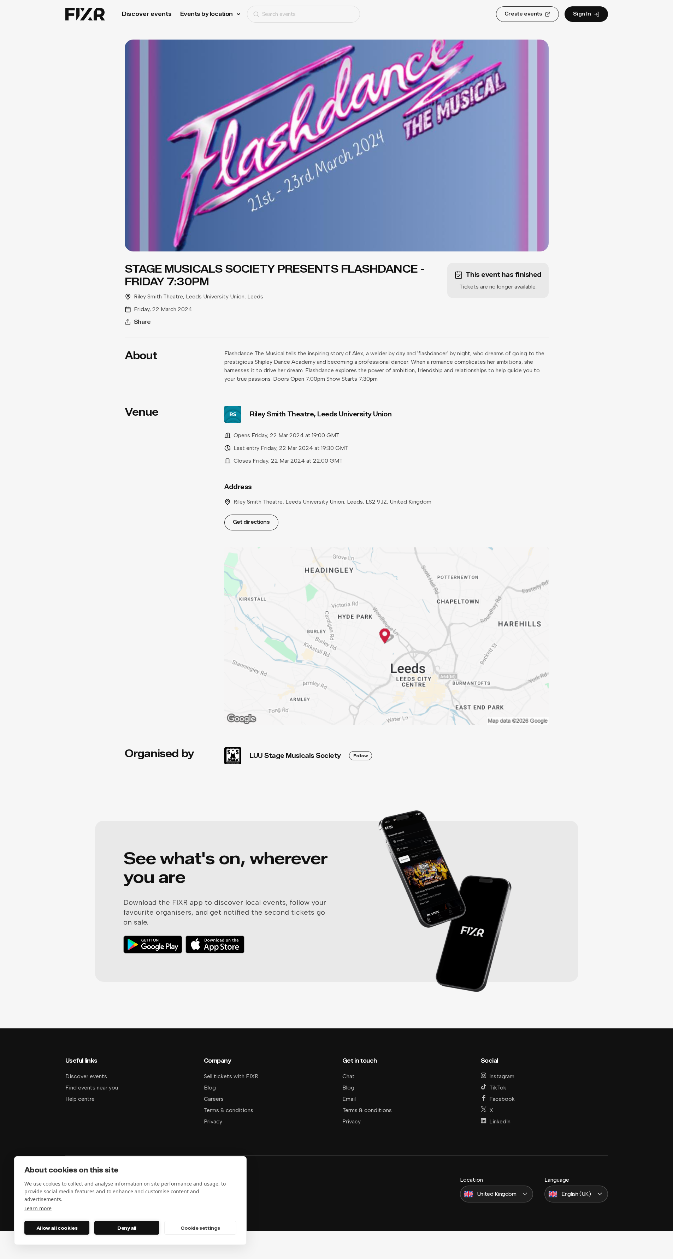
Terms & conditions (228, 1110)
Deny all (126, 1228)
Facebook (502, 1098)
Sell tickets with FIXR (231, 1076)
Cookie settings (200, 1228)
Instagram (501, 1076)
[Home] (85, 14)
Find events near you (91, 1087)
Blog (210, 1087)
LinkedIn (499, 1121)
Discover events (147, 14)
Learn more (38, 1208)
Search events (279, 14)
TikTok (497, 1087)
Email (349, 1098)
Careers (214, 1098)
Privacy (213, 1121)
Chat (348, 1076)
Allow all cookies (56, 1228)
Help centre (80, 1098)
